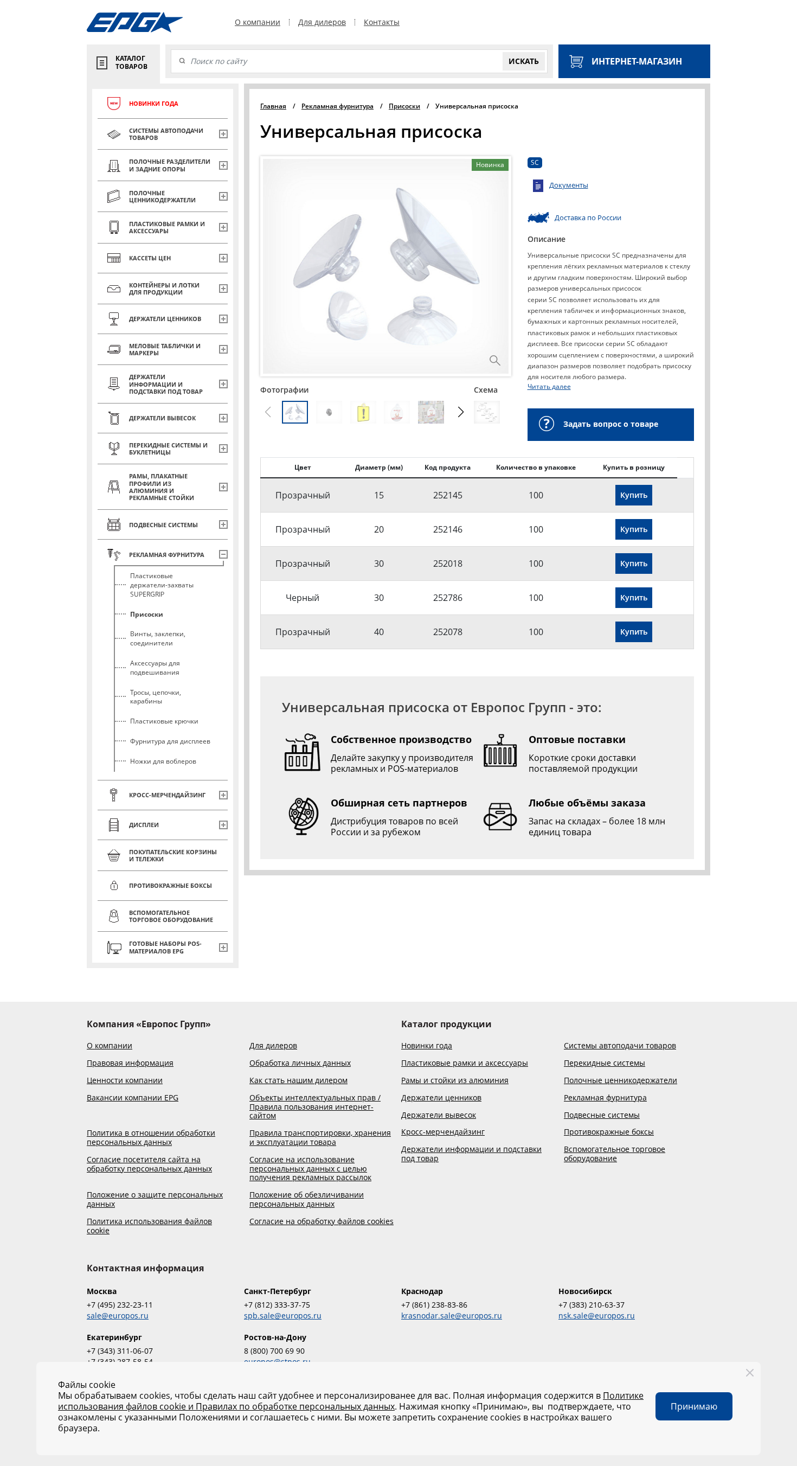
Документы (568, 185)
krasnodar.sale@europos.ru (451, 1315)
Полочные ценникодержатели (620, 1080)
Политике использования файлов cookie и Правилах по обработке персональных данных (351, 1401)
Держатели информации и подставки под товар (471, 1154)
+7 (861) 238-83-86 (434, 1304)
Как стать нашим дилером (298, 1080)
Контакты (382, 22)
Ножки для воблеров (163, 761)
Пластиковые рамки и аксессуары (464, 1063)
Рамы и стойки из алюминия (455, 1080)
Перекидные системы (604, 1063)
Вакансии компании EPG (132, 1098)
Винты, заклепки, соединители (157, 638)
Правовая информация (130, 1063)
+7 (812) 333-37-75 (277, 1304)
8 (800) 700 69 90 (274, 1351)
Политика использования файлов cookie (149, 1226)
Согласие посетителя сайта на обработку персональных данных (149, 1164)
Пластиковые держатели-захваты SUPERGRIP (162, 585)
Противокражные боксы (609, 1132)
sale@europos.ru (118, 1315)
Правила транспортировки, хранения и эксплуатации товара (320, 1138)
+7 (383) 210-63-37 (591, 1304)
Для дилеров (322, 22)
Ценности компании (125, 1080)
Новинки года (426, 1046)
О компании (257, 22)
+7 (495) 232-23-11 (120, 1304)
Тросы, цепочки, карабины (155, 697)
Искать (524, 61)
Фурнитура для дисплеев (170, 741)
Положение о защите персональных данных (155, 1199)
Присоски (146, 614)
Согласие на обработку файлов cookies (321, 1221)
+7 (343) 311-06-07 (120, 1351)
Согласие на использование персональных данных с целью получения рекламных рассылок (310, 1168)
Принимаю (694, 1406)
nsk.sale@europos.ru (596, 1315)
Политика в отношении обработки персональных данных (151, 1138)
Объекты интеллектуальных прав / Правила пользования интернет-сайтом (315, 1107)
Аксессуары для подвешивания (155, 667)
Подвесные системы (602, 1115)
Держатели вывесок (438, 1115)
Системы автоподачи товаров (620, 1046)
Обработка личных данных (300, 1063)
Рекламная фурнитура (605, 1098)
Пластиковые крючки (164, 721)
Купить (633, 495)
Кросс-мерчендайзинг (443, 1132)
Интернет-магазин (637, 61)
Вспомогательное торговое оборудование (614, 1154)
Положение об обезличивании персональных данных (306, 1199)
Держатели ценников (441, 1098)
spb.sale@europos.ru (283, 1315)
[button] (461, 412)
